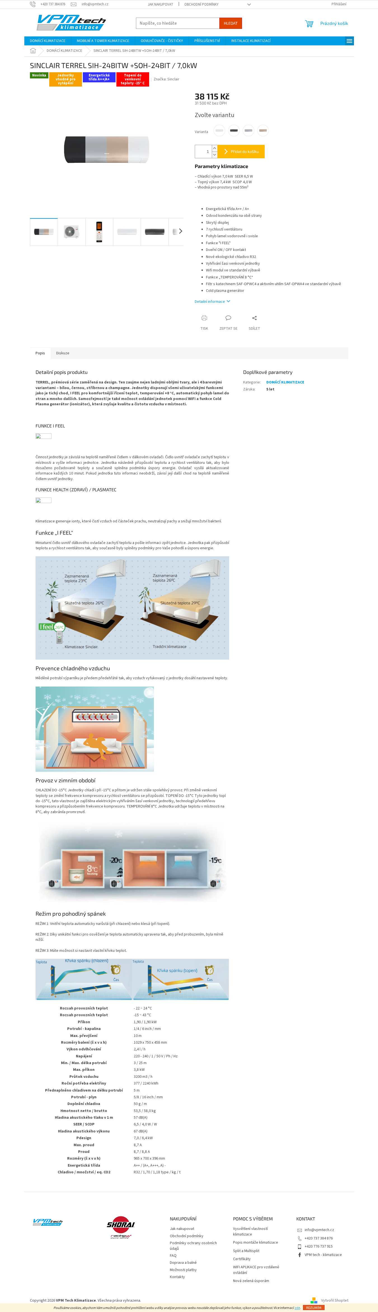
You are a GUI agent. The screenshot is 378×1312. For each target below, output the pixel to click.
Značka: (166, 79)
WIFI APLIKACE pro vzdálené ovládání (256, 1270)
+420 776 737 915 (319, 1246)
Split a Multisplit (246, 1251)
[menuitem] (47, 40)
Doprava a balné (183, 1263)
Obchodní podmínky (201, 4)
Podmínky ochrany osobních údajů (193, 1245)
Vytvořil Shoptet (334, 1300)
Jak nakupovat (160, 4)
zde (297, 1308)
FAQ (173, 1256)
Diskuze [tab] (62, 353)
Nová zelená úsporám (251, 1281)
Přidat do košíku (245, 151)
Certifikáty (242, 1259)
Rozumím (313, 1307)
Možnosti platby (183, 1270)
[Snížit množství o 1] (214, 155)
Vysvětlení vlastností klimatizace (250, 1231)
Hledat (231, 23)
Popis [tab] (40, 353)
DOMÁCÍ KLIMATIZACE (285, 382)
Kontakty (177, 1277)
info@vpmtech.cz (319, 1230)
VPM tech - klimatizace (323, 1255)
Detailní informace (210, 301)
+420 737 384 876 (319, 1238)
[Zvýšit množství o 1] (214, 148)
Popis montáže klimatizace (255, 1242)
